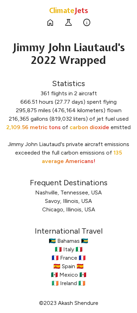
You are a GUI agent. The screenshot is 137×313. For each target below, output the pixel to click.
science (68, 23)
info (87, 23)
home (50, 23)
